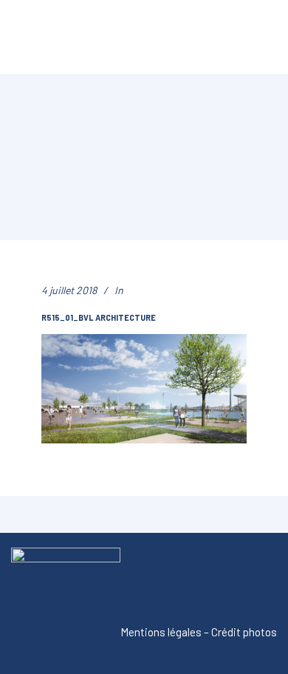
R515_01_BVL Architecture (98, 317)
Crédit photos (244, 632)
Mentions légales (161, 632)
